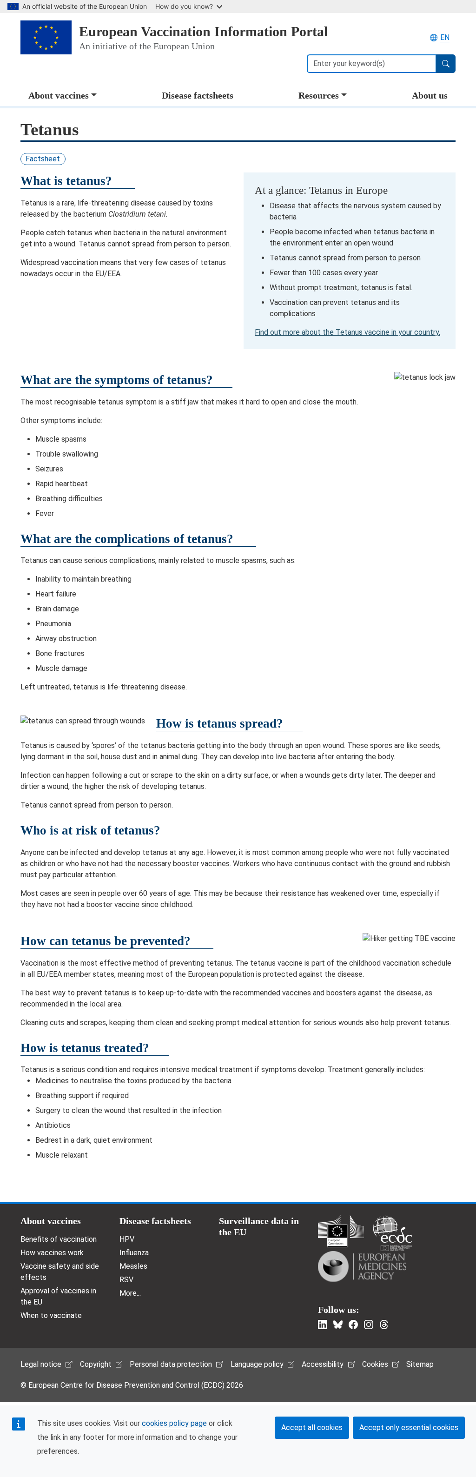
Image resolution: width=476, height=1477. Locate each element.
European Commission (341, 1231)
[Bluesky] (338, 1324)
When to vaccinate (51, 1315)
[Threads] (384, 1324)
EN (445, 37)
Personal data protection (171, 1364)
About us (430, 95)
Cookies (375, 1364)
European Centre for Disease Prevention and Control (392, 1233)
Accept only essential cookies (408, 1427)
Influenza (134, 1252)
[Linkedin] (322, 1324)
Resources (318, 95)
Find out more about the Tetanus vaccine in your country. (347, 332)
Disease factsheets (197, 95)
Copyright (96, 1364)
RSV (126, 1279)
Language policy (257, 1364)
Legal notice (40, 1364)
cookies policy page (174, 1423)
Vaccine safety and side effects (59, 1272)
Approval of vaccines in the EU (58, 1296)
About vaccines (58, 95)
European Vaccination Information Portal (203, 32)
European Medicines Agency (362, 1266)
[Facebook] (353, 1324)
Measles (133, 1266)
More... (130, 1293)
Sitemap (420, 1364)
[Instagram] (368, 1324)
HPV (126, 1239)
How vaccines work (52, 1252)
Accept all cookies (312, 1427)
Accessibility (323, 1364)
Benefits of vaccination (58, 1239)
